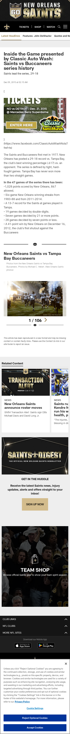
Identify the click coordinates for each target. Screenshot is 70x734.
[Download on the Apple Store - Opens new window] (23, 646)
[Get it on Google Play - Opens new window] (46, 647)
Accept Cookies (35, 727)
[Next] (45, 320)
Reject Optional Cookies (35, 718)
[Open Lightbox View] (35, 304)
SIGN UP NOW (35, 504)
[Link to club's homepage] (7, 25)
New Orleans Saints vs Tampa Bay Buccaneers (32, 256)
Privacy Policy (22, 701)
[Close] (66, 663)
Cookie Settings (35, 708)
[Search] (59, 26)
